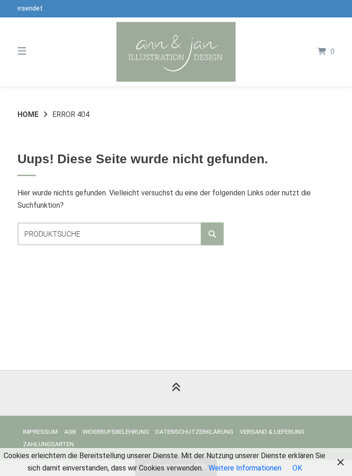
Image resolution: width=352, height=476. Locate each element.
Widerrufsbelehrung (115, 431)
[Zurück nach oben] (176, 393)
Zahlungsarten (48, 444)
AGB (70, 431)
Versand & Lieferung (272, 431)
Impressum (40, 431)
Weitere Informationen (245, 468)
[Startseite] (176, 51)
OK (297, 468)
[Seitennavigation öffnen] (38, 51)
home (27, 114)
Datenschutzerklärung (194, 431)
